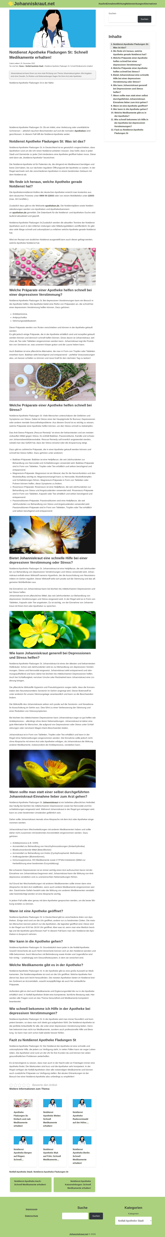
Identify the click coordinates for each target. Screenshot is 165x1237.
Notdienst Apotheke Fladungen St (50, 1172)
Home (21, 66)
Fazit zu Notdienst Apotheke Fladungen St (128, 131)
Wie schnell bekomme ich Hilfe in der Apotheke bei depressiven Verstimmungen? (131, 122)
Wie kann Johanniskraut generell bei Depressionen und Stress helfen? (130, 88)
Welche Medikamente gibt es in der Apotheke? (130, 114)
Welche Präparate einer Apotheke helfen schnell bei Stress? (130, 70)
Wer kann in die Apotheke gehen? (130, 109)
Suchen (112, 13)
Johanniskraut (50, 802)
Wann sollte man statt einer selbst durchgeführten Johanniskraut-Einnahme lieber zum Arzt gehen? (130, 98)
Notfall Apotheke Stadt (34, 66)
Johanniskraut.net (34, 3)
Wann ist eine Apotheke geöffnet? (130, 106)
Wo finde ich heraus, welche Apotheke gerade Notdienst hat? (130, 53)
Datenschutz (31, 1216)
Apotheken (80, 131)
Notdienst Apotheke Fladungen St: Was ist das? (131, 46)
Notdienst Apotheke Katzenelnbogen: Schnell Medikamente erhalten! (78, 1184)
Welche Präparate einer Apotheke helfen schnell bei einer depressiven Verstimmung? (130, 61)
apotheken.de (52, 205)
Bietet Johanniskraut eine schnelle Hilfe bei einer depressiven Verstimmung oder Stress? (131, 78)
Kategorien (133, 1213)
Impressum (31, 1209)
